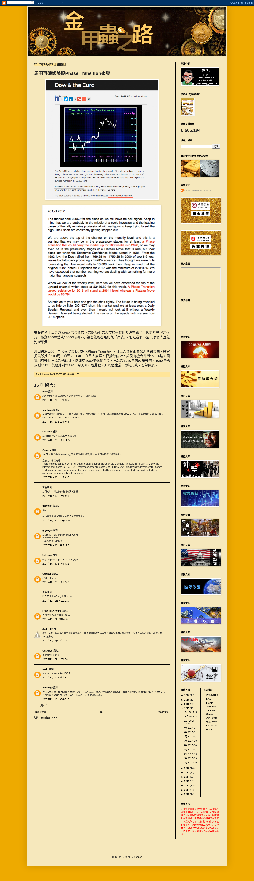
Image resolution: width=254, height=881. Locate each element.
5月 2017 (188, 745)
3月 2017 (188, 754)
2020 (187, 695)
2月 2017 (188, 758)
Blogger (137, 857)
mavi (45, 391)
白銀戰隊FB (212, 695)
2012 (187, 785)
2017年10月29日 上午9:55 (55, 422)
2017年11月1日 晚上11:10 (55, 600)
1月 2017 (188, 762)
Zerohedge (211, 710)
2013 (187, 781)
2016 (187, 768)
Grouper (46, 450)
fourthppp (47, 410)
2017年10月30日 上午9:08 (55, 496)
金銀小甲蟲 (211, 722)
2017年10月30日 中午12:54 (56, 545)
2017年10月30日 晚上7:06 (55, 582)
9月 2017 (188, 728)
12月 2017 (189, 712)
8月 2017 (188, 732)
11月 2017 (189, 716)
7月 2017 (188, 736)
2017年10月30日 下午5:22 (55, 563)
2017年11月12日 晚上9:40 (55, 677)
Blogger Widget (205, 190)
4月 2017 (188, 749)
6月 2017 (188, 741)
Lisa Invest (211, 725)
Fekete (209, 703)
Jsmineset (211, 706)
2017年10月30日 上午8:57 (55, 477)
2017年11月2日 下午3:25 (55, 640)
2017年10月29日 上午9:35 (55, 400)
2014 (187, 777)
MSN (208, 699)
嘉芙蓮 (209, 714)
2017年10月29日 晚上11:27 (56, 440)
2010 (187, 794)
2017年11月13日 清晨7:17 (55, 699)
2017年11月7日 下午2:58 (55, 659)
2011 (187, 790)
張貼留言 (43, 705)
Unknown (47, 431)
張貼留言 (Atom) (49, 717)
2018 (187, 704)
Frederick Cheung (51, 611)
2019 (187, 700)
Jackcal (46, 629)
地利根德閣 (211, 718)
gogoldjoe (47, 506)
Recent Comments (191, 190)
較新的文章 (40, 712)
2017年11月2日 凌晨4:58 (55, 619)
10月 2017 (189, 721)
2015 (187, 772)
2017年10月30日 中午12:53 (56, 520)
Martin (209, 729)
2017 (187, 708)
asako (45, 669)
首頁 (102, 712)
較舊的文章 (163, 712)
